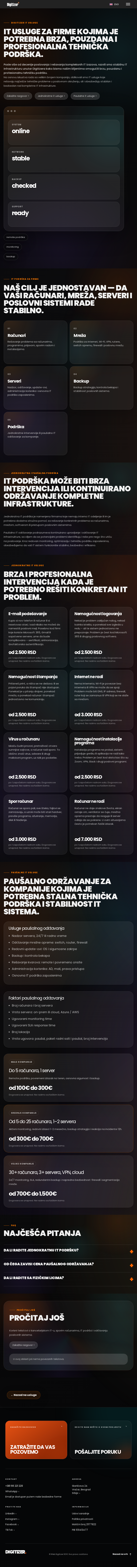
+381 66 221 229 (14, 1486)
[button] (128, 4)
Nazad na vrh (120, 1554)
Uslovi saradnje (80, 1513)
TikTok (9, 1530)
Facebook (11, 1524)
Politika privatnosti (82, 1519)
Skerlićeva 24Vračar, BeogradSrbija (81, 1489)
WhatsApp (11, 1491)
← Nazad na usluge (24, 1395)
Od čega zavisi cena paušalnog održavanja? (49, 1264)
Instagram (11, 1519)
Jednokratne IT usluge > (51, 96)
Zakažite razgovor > (18, 96)
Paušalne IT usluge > (85, 96)
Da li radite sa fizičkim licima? (34, 1277)
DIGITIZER (15, 1552)
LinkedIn (10, 1513)
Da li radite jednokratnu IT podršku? (41, 1250)
